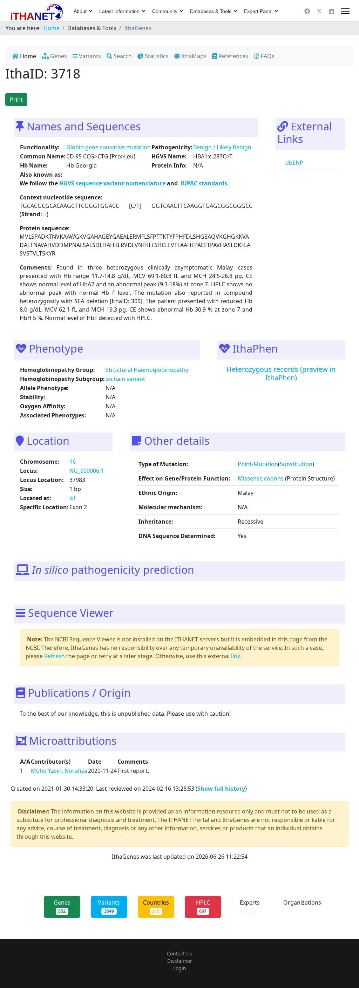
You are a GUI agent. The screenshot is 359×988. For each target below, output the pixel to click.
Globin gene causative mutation (108, 147)
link (236, 656)
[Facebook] (307, 11)
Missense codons (261, 478)
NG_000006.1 (86, 471)
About (80, 11)
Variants (89, 56)
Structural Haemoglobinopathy (147, 370)
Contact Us (179, 953)
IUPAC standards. (204, 183)
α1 (72, 498)
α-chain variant (125, 379)
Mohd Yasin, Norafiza (59, 771)
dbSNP (293, 162)
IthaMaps (193, 56)
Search (122, 56)
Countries (156, 906)
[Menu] (345, 11)
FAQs (267, 56)
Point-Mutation (258, 464)
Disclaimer (179, 961)
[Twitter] (319, 11)
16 (72, 461)
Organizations (302, 906)
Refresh (54, 656)
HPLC (203, 906)
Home (27, 56)
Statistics (156, 56)
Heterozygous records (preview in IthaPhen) (281, 373)
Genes (58, 56)
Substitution (296, 464)
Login (179, 968)
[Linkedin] (331, 11)
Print (16, 99)
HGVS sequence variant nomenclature (113, 183)
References (232, 56)
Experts (250, 906)
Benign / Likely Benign (222, 147)
